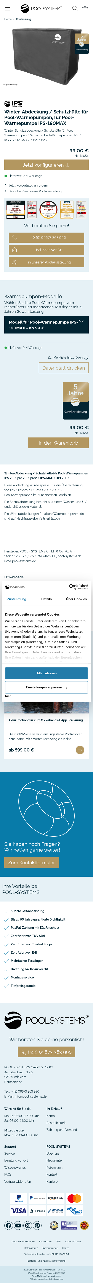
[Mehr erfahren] (80, 750)
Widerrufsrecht (73, 1241)
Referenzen (54, 1167)
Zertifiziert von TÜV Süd (28, 936)
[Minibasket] (85, 8)
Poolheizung (23, 19)
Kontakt (51, 1174)
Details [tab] (46, 599)
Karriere (52, 1181)
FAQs (7, 1174)
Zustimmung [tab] (16, 599)
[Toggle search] (75, 9)
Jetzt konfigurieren (44, 165)
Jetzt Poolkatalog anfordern (28, 185)
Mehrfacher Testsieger (27, 960)
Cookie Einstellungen (23, 1241)
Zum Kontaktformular (31, 862)
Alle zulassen (47, 673)
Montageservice (22, 977)
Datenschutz (31, 1248)
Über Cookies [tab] (76, 599)
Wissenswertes (15, 1167)
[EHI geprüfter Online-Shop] (84, 1225)
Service (9, 1153)
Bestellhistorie (56, 1123)
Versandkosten (54, 1276)
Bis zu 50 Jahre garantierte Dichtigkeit (38, 919)
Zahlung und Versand (61, 1129)
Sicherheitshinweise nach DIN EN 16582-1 (46, 1254)
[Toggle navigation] (7, 9)
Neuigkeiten (54, 1160)
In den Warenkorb (58, 443)
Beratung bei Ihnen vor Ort (29, 969)
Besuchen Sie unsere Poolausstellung (35, 191)
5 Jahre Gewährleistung (27, 911)
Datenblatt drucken (63, 368)
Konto (50, 1116)
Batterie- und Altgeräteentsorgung (46, 1260)
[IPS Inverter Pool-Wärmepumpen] (46, 104)
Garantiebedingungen (53, 1279)
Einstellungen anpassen (44, 687)
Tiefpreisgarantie (23, 986)
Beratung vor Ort (16, 1160)
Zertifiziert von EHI (24, 952)
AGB (58, 1241)
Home (8, 19)
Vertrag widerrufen (17, 1181)
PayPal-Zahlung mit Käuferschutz (35, 927)
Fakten (65, 1248)
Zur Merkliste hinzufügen (65, 357)
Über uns (52, 1153)
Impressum (45, 1241)
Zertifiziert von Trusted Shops (32, 944)
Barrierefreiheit (50, 1248)
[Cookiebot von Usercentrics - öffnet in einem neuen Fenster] (69, 587)
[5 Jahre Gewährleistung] (82, 43)
